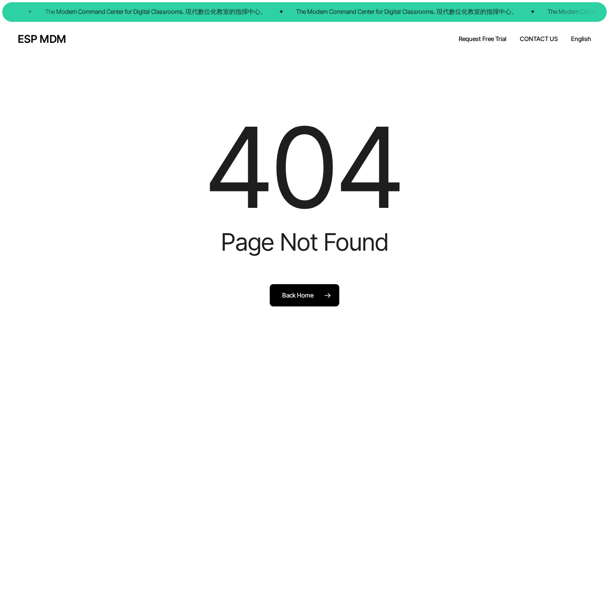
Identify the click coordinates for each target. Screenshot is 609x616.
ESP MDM (42, 39)
